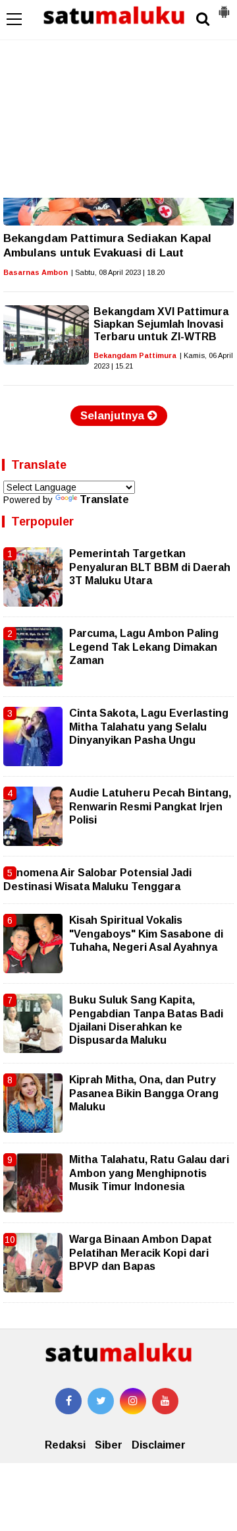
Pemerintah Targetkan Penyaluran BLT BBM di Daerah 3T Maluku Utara (149, 567)
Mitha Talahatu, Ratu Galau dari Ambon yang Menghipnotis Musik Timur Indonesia (149, 1173)
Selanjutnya (113, 415)
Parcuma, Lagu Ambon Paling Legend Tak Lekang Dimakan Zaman (144, 647)
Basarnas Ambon (35, 272)
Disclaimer (159, 1445)
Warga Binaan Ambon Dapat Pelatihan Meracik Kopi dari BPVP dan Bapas (140, 1253)
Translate (104, 499)
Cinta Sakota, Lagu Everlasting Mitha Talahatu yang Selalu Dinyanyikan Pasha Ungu (148, 726)
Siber (108, 1445)
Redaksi (65, 1445)
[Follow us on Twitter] (101, 1401)
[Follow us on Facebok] (68, 1401)
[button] (223, 6)
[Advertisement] (118, 99)
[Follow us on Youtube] (165, 1401)
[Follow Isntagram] (133, 1401)
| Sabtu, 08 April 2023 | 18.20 (118, 272)
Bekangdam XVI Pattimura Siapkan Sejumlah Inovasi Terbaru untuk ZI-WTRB (160, 324)
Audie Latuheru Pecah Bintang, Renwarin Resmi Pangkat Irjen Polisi (150, 806)
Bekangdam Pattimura (134, 355)
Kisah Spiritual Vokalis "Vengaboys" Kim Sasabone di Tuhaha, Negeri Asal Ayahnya (146, 934)
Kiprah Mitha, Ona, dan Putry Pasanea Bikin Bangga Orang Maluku (144, 1093)
